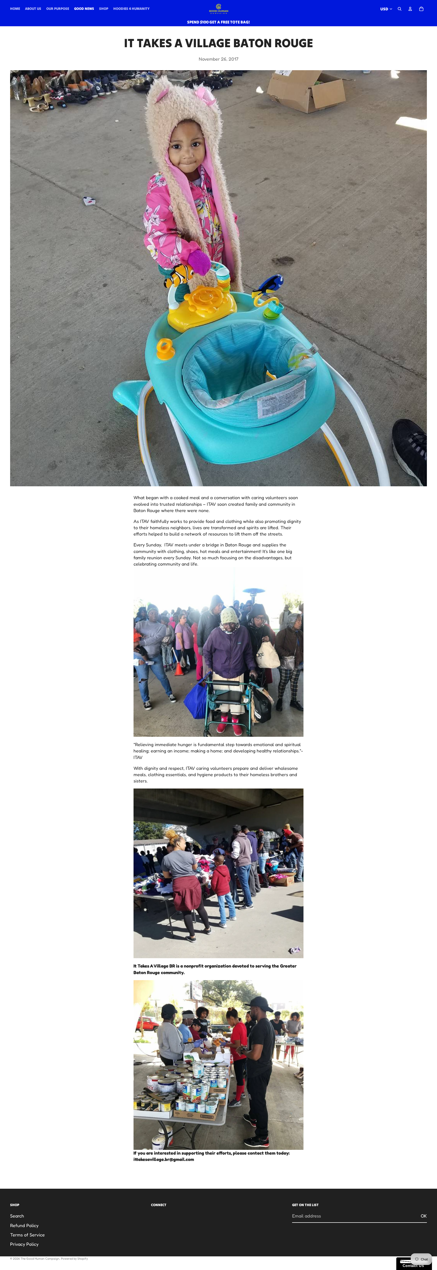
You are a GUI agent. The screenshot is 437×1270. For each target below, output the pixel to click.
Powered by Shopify (74, 1258)
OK (424, 1215)
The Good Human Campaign (39, 1258)
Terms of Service (27, 1234)
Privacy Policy (24, 1244)
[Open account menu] (410, 8)
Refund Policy (24, 1225)
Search (17, 1215)
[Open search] (399, 8)
